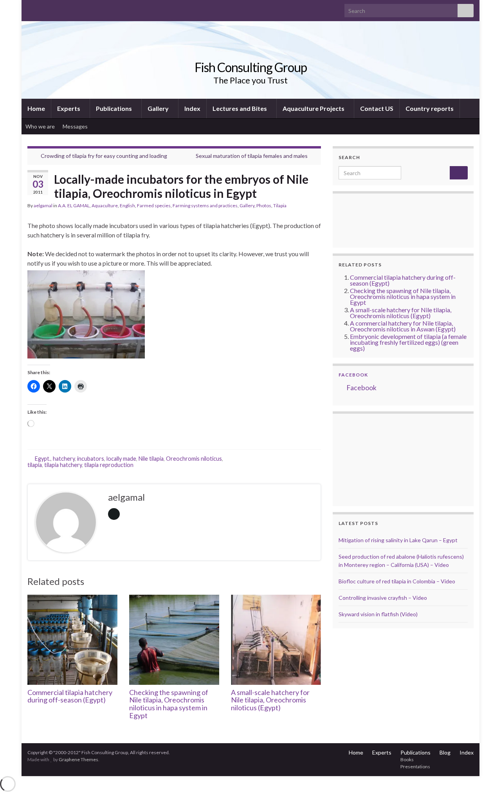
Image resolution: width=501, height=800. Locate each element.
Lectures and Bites (240, 108)
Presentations (415, 766)
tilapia (34, 465)
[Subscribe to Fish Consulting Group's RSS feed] (31, 8)
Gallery (159, 108)
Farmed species (154, 205)
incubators (90, 458)
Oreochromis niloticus (194, 458)
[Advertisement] (378, 459)
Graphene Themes (78, 759)
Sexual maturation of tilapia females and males (252, 155)
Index (192, 108)
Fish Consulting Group (251, 67)
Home (36, 108)
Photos (263, 205)
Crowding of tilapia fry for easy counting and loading (104, 155)
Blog (445, 752)
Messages (76, 126)
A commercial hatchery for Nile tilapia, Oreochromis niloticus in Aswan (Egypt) (403, 326)
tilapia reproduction (108, 465)
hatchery (64, 458)
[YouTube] (56, 8)
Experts (69, 108)
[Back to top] (483, 782)
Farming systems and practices (205, 205)
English (127, 205)
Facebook (353, 375)
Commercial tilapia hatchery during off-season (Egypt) (69, 696)
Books (407, 759)
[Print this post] (314, 206)
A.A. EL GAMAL (74, 205)
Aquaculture (105, 205)
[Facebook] (43, 8)
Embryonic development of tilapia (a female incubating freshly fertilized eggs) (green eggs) (408, 342)
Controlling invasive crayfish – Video (383, 597)
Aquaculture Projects (314, 108)
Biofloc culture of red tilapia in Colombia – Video (397, 581)
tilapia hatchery (63, 465)
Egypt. (42, 458)
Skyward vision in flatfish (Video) (378, 614)
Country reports (429, 108)
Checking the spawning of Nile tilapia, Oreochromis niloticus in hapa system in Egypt (168, 704)
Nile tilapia (151, 458)
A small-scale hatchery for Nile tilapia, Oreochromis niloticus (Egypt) (270, 700)
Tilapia (280, 205)
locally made (121, 458)
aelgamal (43, 205)
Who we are (40, 126)
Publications (114, 108)
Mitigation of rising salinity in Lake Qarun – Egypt (398, 540)
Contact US (376, 108)
